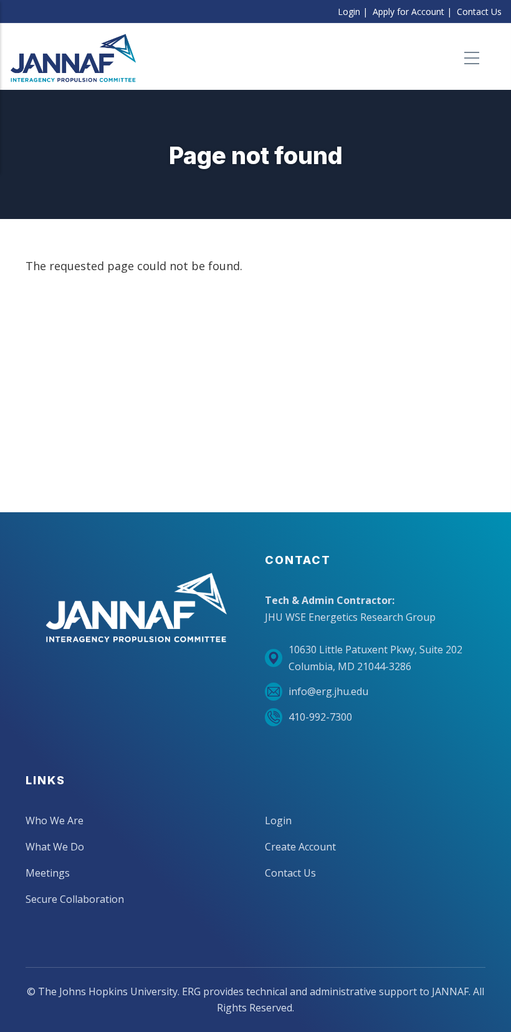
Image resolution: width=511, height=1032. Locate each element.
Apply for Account (408, 11)
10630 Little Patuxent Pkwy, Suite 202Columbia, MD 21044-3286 (375, 658)
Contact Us (479, 11)
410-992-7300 (320, 717)
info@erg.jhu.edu (328, 691)
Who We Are (55, 820)
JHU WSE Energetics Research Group (350, 617)
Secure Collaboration (75, 899)
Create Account (300, 847)
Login (349, 11)
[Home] (73, 58)
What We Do (55, 847)
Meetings (48, 873)
